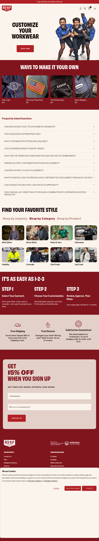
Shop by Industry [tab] (15, 218)
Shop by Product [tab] (69, 218)
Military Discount (56, 463)
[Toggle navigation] (95, 8)
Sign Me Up (17, 418)
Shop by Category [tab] (42, 218)
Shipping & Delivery (10, 463)
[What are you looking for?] (85, 8)
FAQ (5, 460)
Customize (56, 488)
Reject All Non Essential (72, 488)
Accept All (89, 488)
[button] (80, 8)
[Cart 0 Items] (89, 9)
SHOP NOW (25, 48)
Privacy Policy (35, 481)
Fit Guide (53, 456)
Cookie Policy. (51, 481)
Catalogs (53, 460)
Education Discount (57, 466)
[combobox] (49, 407)
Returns (6, 466)
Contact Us (7, 456)
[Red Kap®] (7, 8)
